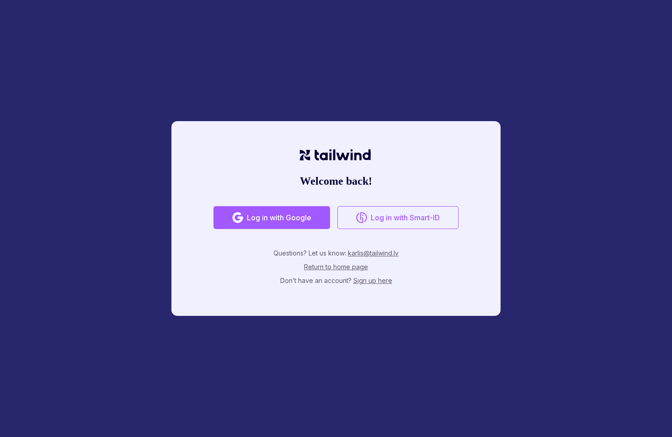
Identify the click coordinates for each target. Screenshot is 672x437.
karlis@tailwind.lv (373, 253)
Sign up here (372, 280)
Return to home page (336, 267)
